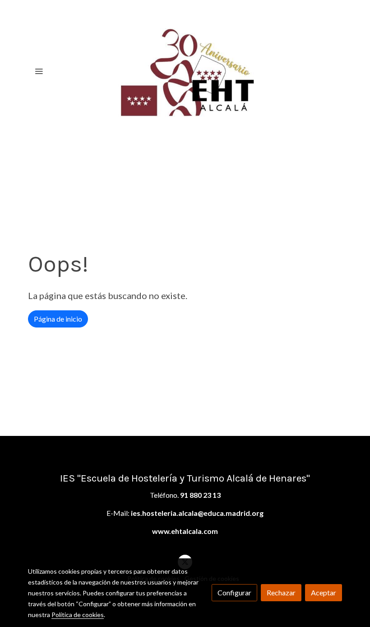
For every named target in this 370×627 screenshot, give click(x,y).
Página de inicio (58, 318)
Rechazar (281, 592)
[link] (185, 71)
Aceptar (323, 592)
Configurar (234, 592)
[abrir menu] (39, 70)
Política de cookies (77, 614)
